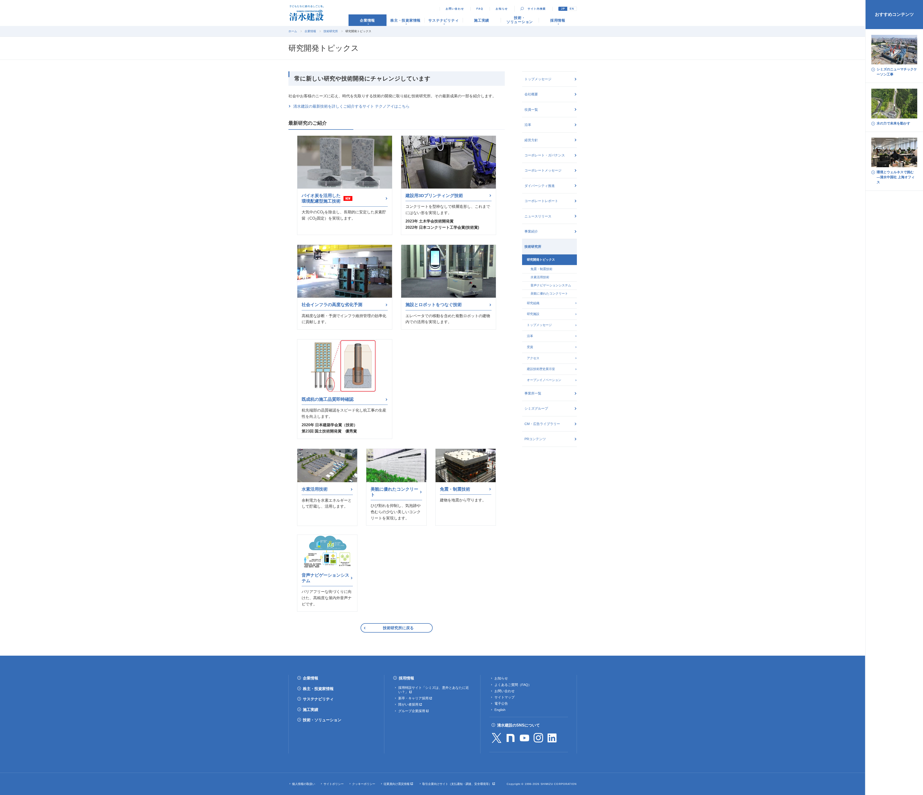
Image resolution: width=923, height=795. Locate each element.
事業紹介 (531, 231)
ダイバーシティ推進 (539, 186)
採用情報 (406, 678)
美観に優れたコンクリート (549, 293)
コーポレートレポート (541, 201)
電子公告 (501, 703)
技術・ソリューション (322, 720)
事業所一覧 (532, 393)
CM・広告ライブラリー (542, 424)
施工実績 (310, 710)
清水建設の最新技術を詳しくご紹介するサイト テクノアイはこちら (351, 106)
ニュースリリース (537, 216)
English (499, 710)
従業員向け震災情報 (397, 784)
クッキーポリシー (363, 784)
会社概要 (531, 94)
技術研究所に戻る (398, 628)
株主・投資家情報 (318, 689)
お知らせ (502, 8)
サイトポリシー (334, 784)
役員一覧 (531, 109)
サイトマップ (504, 697)
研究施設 (533, 314)
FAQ (479, 8)
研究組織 (533, 303)
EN (572, 8)
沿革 (527, 125)
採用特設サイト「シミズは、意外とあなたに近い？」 (433, 690)
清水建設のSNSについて (518, 725)
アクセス (533, 358)
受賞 (530, 347)
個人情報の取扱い (303, 784)
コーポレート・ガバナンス (544, 155)
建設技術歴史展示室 (541, 369)
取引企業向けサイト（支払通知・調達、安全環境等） (457, 784)
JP (563, 8)
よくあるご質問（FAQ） (512, 685)
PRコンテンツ (535, 439)
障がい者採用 (408, 704)
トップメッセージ (537, 79)
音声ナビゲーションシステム (550, 285)
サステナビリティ (318, 699)
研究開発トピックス (541, 259)
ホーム (292, 31)
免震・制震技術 (541, 269)
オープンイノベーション (544, 380)
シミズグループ (536, 408)
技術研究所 (331, 31)
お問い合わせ (455, 8)
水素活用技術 (539, 277)
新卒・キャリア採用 (413, 698)
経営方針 (531, 140)
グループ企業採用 (411, 711)
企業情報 (310, 31)
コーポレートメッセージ (542, 170)
